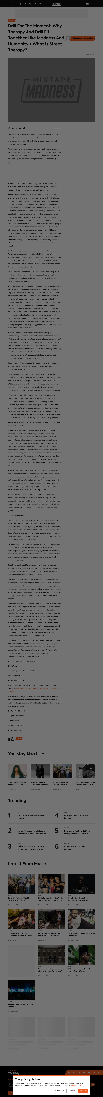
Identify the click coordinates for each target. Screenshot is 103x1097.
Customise (71, 1090)
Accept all (82, 1090)
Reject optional (59, 1090)
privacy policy (76, 1085)
